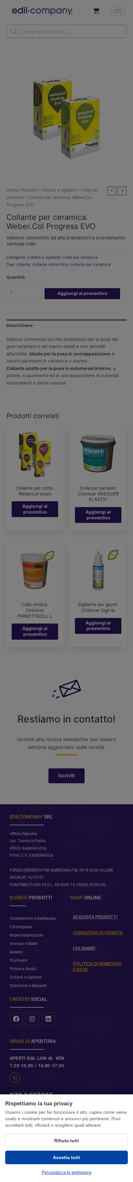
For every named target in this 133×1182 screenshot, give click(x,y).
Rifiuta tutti (66, 1140)
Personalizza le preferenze (66, 1172)
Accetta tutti (66, 1157)
